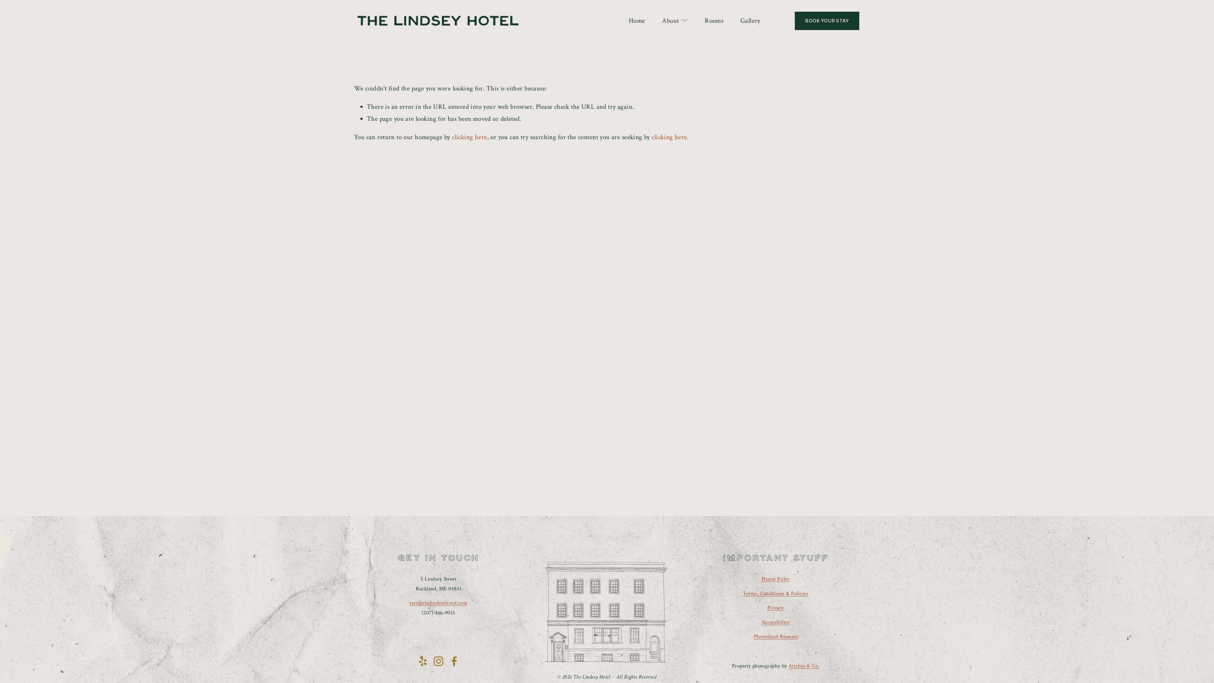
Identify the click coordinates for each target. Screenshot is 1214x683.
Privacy (775, 607)
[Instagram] (438, 661)
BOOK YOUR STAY (827, 21)
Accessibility (776, 622)
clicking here (469, 137)
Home (637, 20)
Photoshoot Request (776, 636)
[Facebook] (454, 661)
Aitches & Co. (803, 665)
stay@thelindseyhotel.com (438, 603)
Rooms (714, 20)
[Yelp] (423, 661)
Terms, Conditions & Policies (775, 593)
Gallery (750, 20)
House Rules (775, 578)
